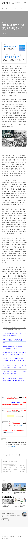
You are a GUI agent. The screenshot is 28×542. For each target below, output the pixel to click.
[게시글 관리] (8, 455)
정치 (4, 461)
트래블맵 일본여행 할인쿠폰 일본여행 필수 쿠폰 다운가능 (9, 46)
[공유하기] (6, 455)
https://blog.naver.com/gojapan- (11, 54)
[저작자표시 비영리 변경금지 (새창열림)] (18, 455)
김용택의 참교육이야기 (12, 3)
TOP (25, 537)
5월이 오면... (6, 471)
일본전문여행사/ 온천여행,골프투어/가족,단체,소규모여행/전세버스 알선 (13, 59)
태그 (7, 8)
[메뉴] (25, 3)
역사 (7, 461)
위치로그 (23, 8)
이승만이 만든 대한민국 (8, 464)
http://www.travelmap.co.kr (10, 44)
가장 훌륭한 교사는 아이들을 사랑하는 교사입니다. (10, 516)
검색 (22, 3)
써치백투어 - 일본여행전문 (11, 57)
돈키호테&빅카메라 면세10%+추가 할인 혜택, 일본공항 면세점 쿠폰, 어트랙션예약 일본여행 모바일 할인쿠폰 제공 (9, 49)
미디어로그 (14, 8)
